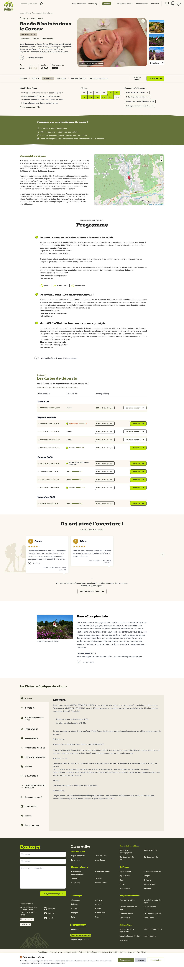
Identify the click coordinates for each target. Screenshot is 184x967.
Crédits (123, 952)
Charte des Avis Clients (137, 952)
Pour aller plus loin (78, 78)
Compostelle (125, 918)
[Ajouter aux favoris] (143, 21)
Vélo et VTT (76, 878)
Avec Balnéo (100, 860)
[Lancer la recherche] (41, 3)
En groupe (75, 860)
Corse (122, 884)
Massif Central (149, 884)
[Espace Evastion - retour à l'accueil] (8, 5)
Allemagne (75, 900)
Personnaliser (156, 960)
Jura (121, 880)
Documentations (141, 4)
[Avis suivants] (162, 555)
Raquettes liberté (150, 850)
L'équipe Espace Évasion (130, 936)
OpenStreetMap (159, 204)
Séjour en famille (78, 856)
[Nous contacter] (173, 3)
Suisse (97, 917)
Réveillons (75, 929)
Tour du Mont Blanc (127, 900)
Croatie (98, 908)
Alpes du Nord (125, 871)
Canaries (98, 904)
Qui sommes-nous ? (124, 4)
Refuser (141, 960)
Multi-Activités (101, 882)
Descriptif (23, 78)
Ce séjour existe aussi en (91, 63)
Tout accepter (125, 960)
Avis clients (61, 78)
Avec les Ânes (100, 856)
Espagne (74, 913)
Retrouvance (149, 918)
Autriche (98, 900)
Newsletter (154, 4)
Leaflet (150, 204)
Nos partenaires (150, 936)
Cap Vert (74, 908)
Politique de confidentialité (89, 952)
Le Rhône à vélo (126, 913)
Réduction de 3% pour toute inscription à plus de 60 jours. (57, 387)
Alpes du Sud (125, 876)
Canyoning (75, 882)
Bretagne (147, 880)
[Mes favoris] (167, 4)
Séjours (28, 13)
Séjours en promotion (79, 939)
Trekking (98, 878)
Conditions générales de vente (50, 952)
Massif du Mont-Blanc (152, 871)
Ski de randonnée (151, 857)
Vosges (147, 876)
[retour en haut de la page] (177, 952)
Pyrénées (147, 888)
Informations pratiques (99, 78)
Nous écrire (26, 924)
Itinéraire (35, 78)
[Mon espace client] (179, 4)
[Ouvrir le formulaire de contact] (177, 962)
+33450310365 (27, 919)
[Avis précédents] (22, 555)
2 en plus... (154, 63)
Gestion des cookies (110, 952)
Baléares (74, 904)
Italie (73, 917)
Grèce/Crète (100, 913)
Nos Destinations (79, 4)
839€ (104, 408)
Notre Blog (92, 4)
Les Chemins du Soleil (152, 913)
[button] (129, 178)
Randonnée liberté (102, 871)
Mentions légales (70, 952)
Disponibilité (48, 78)
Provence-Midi (126, 888)
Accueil (22, 13)
